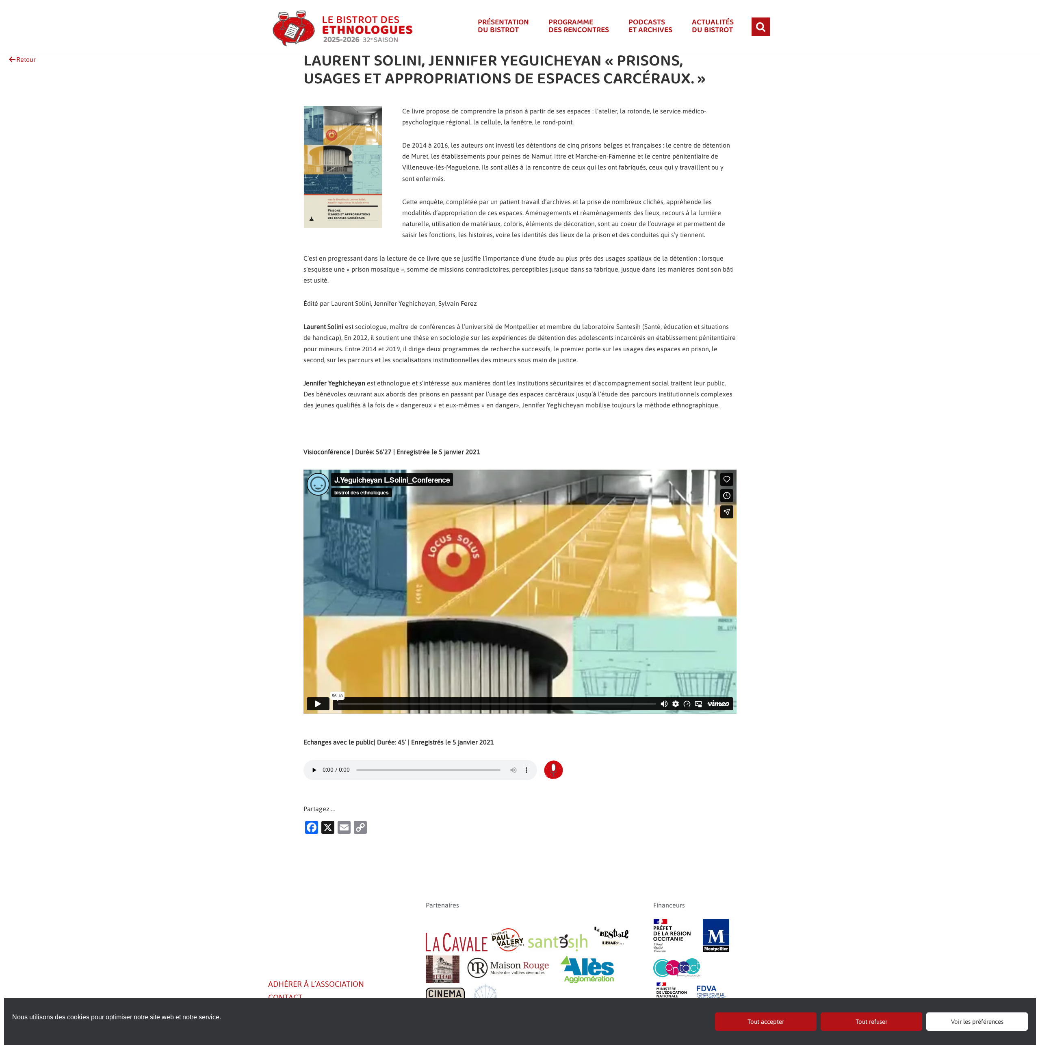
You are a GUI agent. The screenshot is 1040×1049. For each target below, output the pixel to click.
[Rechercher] (761, 27)
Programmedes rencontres (578, 27)
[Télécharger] (553, 770)
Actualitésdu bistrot (713, 27)
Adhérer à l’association (316, 983)
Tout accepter (766, 1021)
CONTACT (285, 997)
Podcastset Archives (650, 27)
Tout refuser (871, 1021)
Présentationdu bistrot (503, 27)
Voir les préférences (977, 1021)
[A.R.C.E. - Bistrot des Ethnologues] (341, 26)
